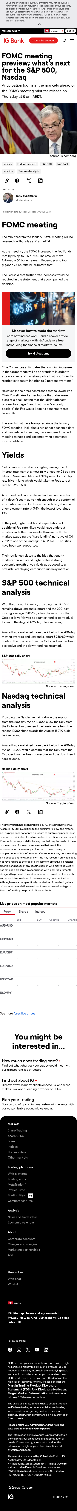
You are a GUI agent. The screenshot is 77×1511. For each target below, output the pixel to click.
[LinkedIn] (41, 180)
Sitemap (18, 1313)
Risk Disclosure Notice (47, 1389)
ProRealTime (16, 1190)
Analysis (13, 1210)
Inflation (8, 171)
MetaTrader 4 (17, 1184)
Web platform (17, 1173)
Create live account (43, 40)
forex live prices (24, 1013)
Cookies (63, 1317)
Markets (13, 1124)
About (12, 1232)
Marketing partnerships (24, 1249)
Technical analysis (29, 171)
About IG (15, 1322)
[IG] (14, 40)
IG (9, 1313)
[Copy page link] (6, 180)
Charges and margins (22, 1244)
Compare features (20, 1200)
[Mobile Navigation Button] (72, 40)
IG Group (14, 1487)
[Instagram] (19, 1350)
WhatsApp (15, 1284)
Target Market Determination (28, 1393)
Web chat (14, 1278)
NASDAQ (62, 164)
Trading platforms (20, 1167)
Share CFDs (16, 1135)
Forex (7, 911)
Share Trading (17, 1130)
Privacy (13, 1317)
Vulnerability (47, 1317)
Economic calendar (21, 1222)
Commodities (17, 1152)
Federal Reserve (26, 164)
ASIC (11, 1255)
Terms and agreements (41, 1313)
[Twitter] (29, 180)
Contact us (15, 1272)
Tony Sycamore (26, 195)
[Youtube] (37, 1350)
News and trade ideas (22, 1217)
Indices (8, 164)
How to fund (28, 1317)
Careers (27, 1487)
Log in (70, 30)
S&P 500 (47, 164)
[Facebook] (18, 180)
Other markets (18, 1157)
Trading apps (17, 1179)
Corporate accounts (21, 1238)
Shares (23, 911)
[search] (64, 40)
